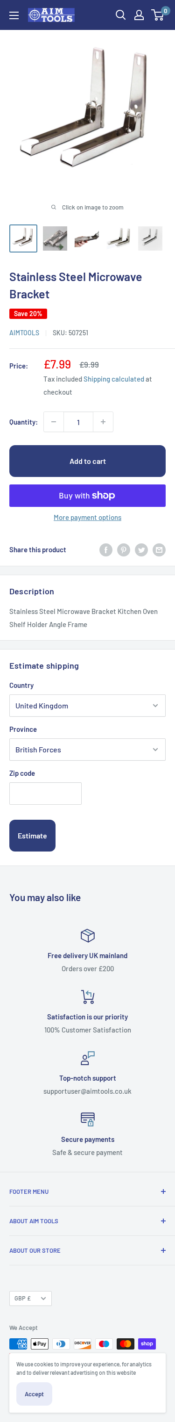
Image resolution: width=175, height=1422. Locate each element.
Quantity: (23, 422)
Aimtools (24, 333)
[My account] (139, 15)
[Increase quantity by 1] (103, 422)
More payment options (87, 517)
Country (21, 685)
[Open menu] (14, 15)
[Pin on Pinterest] (123, 549)
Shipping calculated (114, 379)
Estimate (32, 835)
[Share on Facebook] (105, 549)
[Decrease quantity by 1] (53, 422)
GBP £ (22, 1298)
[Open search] (121, 15)
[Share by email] (159, 549)
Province (23, 729)
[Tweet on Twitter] (141, 549)
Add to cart (88, 460)
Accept (34, 1394)
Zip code (22, 773)
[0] (158, 15)
